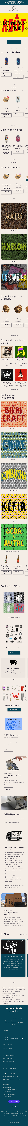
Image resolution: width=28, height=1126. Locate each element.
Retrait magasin (7, 1052)
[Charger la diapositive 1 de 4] (11, 48)
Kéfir (13, 521)
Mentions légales (7, 1058)
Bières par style (13, 617)
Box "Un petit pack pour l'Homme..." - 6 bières (6, 184)
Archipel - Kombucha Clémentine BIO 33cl (18, 566)
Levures (13, 292)
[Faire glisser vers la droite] (17, 84)
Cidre (13, 459)
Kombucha (13, 490)
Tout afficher (14, 87)
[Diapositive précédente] (9, 48)
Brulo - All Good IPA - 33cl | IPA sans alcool (18, 146)
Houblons (13, 261)
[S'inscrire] (23, 1030)
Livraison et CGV (7, 1048)
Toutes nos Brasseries (13, 648)
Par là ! (8, 789)
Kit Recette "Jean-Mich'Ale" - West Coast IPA (20, 361)
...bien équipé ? (14, 709)
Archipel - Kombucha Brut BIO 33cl (6, 566)
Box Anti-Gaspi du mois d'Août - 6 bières (6, 107)
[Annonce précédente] (2, 2)
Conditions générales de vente (10, 1120)
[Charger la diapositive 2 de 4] (13, 48)
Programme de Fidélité (9, 1055)
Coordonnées (20, 1117)
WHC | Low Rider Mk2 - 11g (18, 106)
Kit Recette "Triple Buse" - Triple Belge (21, 383)
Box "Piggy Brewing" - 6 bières (18, 183)
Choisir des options (6, 192)
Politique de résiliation (15, 1122)
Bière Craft (13, 429)
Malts (13, 230)
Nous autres (6, 1065)
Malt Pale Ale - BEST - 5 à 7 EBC (6, 317)
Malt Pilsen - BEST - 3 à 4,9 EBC (18, 317)
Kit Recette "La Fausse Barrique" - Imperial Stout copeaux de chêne (7, 361)
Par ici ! (8, 749)
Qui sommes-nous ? (8, 1061)
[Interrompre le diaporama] (26, 48)
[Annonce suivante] (25, 2)
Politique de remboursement (17, 1113)
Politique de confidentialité (9, 1115)
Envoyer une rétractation (9, 1068)
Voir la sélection (14, 42)
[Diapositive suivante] (19, 48)
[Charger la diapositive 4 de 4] (16, 48)
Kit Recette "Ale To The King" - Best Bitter (7, 383)
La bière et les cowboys (13, 956)
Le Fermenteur (8, 1111)
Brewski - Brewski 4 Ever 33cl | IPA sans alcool (6, 146)
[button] (2, 8)
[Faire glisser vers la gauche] (10, 84)
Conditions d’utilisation (21, 1115)
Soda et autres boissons (13, 552)
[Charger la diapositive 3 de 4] (15, 48)
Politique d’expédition (11, 1117)
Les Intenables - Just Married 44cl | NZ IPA (6, 68)
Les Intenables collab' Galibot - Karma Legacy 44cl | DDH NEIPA (18, 69)
